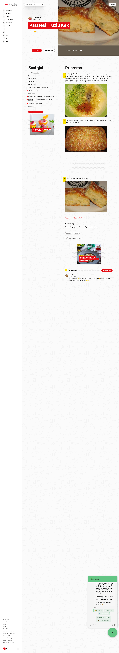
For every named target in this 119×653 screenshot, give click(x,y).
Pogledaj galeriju (72, 217)
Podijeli (113, 4)
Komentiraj (49, 50)
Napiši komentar (106, 270)
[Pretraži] (42, 4)
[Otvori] (18, 649)
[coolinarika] (11, 4)
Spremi (38, 50)
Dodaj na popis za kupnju (36, 111)
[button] (11, 26)
